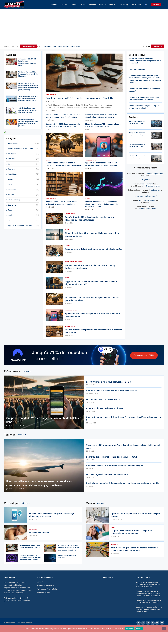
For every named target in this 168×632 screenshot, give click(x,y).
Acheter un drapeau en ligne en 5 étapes (104, 408)
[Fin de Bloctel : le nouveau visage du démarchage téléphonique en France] (15, 515)
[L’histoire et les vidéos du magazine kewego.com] (156, 158)
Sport (23, 220)
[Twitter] (146, 46)
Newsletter (158, 46)
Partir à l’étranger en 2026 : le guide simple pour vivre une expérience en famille (122, 483)
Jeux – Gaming (23, 200)
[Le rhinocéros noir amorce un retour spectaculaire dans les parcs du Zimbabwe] (64, 151)
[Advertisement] (84, 27)
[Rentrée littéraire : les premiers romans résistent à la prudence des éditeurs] (64, 190)
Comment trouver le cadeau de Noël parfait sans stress (111, 390)
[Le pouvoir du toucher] (15, 532)
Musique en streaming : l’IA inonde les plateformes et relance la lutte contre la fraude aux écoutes (101, 204)
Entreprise (23, 154)
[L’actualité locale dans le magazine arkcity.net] (156, 146)
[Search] (163, 4)
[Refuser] (164, 628)
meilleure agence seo (155, 174)
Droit (23, 210)
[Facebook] (143, 46)
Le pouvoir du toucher (137, 69)
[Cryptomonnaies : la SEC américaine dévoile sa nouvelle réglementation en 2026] (54, 283)
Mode (23, 215)
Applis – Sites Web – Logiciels (23, 226)
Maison (23, 184)
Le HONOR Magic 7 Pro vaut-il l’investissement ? (108, 382)
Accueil (54, 5)
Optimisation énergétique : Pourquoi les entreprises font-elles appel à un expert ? (28, 110)
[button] (39, 46)
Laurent (11, 425)
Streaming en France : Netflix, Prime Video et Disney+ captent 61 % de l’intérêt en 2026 (149, 609)
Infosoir (11, 489)
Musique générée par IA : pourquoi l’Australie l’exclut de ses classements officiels (31, 557)
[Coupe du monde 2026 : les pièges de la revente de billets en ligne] (44, 402)
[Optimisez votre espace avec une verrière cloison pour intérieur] (97, 515)
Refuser (139, 628)
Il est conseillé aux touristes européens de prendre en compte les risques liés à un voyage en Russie (39, 483)
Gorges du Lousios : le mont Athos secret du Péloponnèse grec (114, 465)
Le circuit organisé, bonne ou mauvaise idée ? (107, 474)
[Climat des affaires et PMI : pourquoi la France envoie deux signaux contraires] (54, 234)
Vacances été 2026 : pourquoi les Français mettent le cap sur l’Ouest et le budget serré (123, 446)
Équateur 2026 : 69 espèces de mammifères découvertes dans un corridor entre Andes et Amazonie (148, 593)
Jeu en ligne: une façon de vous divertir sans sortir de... (60, 46)
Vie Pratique (136, 5)
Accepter (129, 628)
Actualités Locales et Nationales (23, 148)
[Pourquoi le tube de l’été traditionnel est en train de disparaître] (54, 250)
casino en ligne (147, 184)
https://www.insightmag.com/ (145, 196)
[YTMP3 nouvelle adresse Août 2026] (50, 558)
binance (152, 186)
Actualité (63, 5)
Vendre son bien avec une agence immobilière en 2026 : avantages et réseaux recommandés (145, 61)
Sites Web (113, 5)
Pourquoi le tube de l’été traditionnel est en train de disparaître (93, 249)
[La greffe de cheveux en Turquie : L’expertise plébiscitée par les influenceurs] (97, 532)
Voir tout (26, 371)
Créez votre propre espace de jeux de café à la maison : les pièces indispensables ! (123, 418)
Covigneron (145, 180)
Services (102, 5)
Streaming (124, 5)
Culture (73, 5)
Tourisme (92, 5)
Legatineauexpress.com (147, 209)
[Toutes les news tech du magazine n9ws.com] (156, 123)
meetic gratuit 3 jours (147, 200)
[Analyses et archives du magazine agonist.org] (156, 135)
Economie (23, 205)
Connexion (156, 4)
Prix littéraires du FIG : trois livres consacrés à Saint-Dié (80, 98)
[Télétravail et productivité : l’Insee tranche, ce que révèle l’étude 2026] (11, 74)
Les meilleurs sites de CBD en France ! (103, 399)
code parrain (155, 190)
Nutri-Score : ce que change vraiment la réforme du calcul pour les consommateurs (68, 548)
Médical (23, 195)
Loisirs (82, 5)
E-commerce (12, 371)
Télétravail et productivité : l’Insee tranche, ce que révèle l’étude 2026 (28, 74)
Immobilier (23, 190)
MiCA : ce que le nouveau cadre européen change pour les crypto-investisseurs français (148, 584)
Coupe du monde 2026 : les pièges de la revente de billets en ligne (43, 420)
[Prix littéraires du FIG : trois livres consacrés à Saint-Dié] (84, 82)
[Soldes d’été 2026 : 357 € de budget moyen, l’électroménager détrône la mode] (11, 61)
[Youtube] (149, 46)
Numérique (23, 174)
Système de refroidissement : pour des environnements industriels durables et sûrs (28, 98)
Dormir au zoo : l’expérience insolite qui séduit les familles (113, 457)
